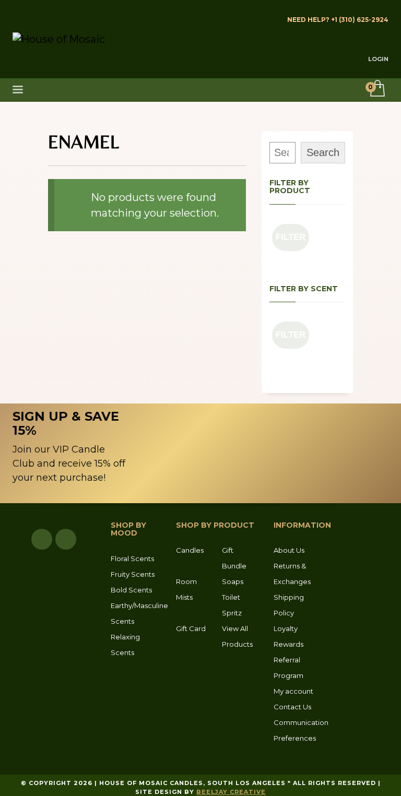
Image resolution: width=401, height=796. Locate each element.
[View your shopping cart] (376, 89)
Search (322, 152)
